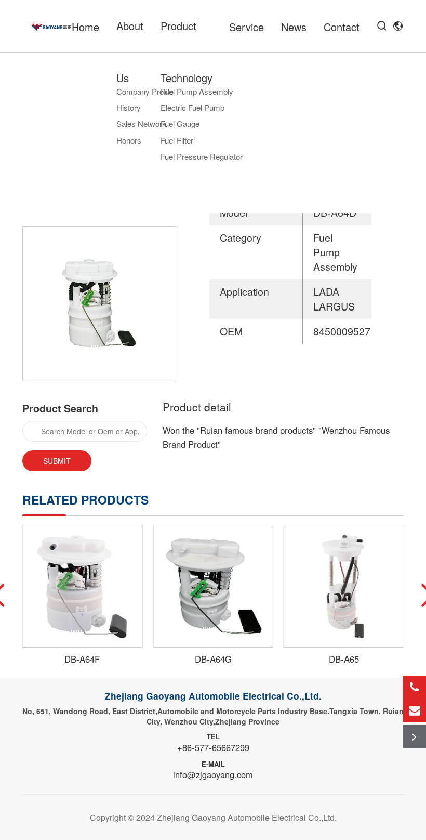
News (294, 26)
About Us (129, 51)
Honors (128, 140)
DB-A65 (344, 659)
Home (85, 26)
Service (246, 26)
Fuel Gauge (180, 123)
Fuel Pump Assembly (197, 91)
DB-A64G (213, 659)
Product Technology (186, 51)
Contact (342, 26)
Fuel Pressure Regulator (202, 156)
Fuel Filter (177, 140)
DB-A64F (82, 659)
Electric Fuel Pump (192, 107)
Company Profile (145, 91)
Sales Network (141, 123)
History (128, 107)
